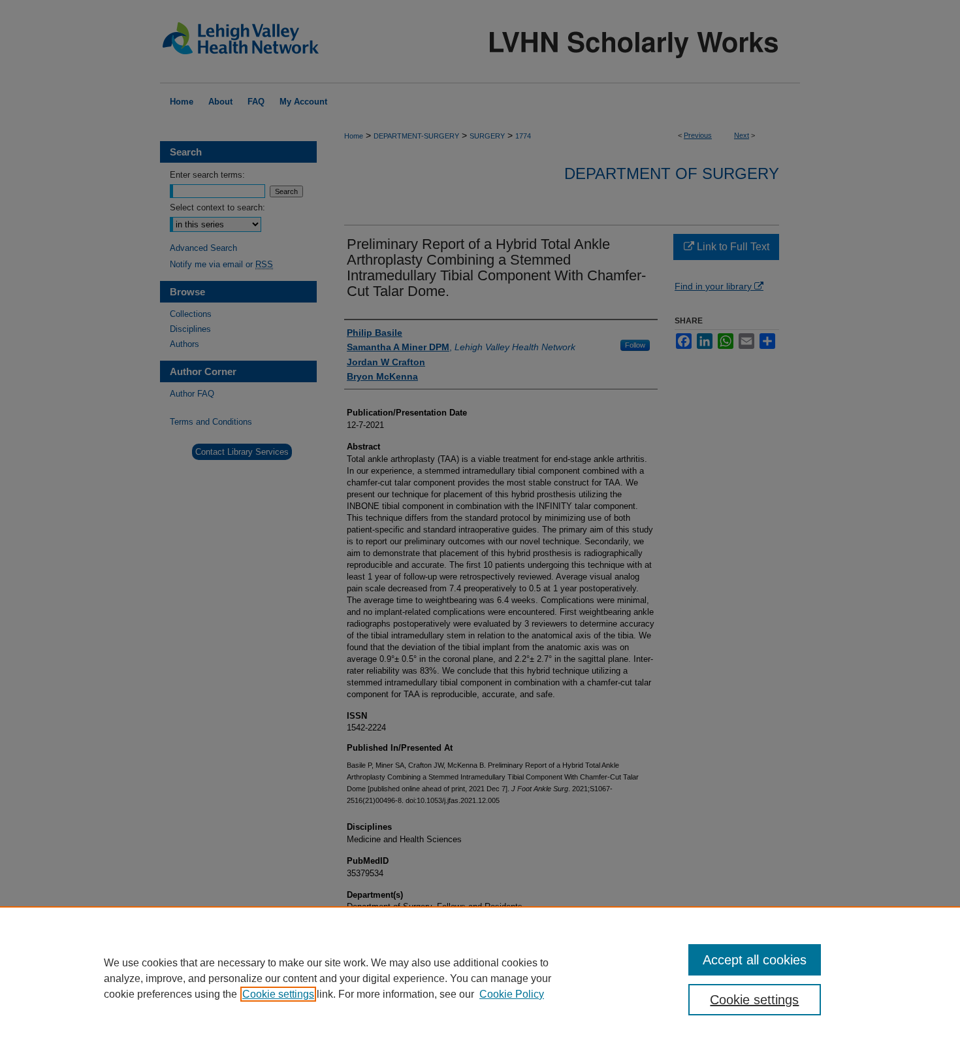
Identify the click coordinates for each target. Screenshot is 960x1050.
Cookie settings (278, 994)
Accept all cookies (755, 960)
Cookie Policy (511, 994)
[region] (480, 978)
